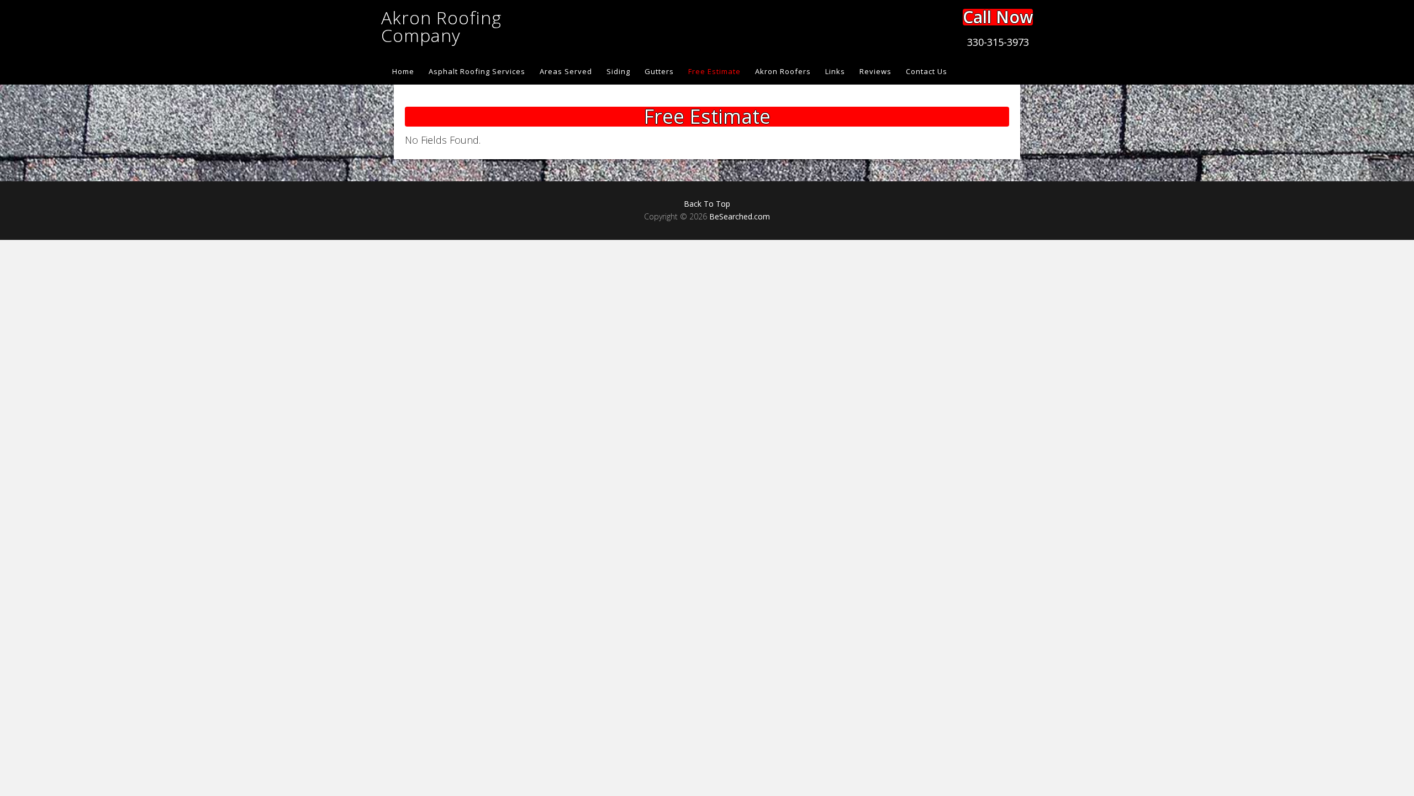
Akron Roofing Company (441, 26)
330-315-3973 (998, 42)
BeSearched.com (739, 216)
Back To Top (707, 203)
